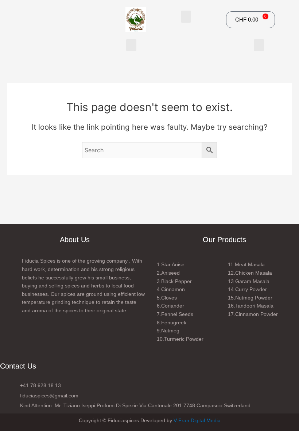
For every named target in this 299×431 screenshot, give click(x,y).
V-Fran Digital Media (197, 420)
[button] (186, 17)
